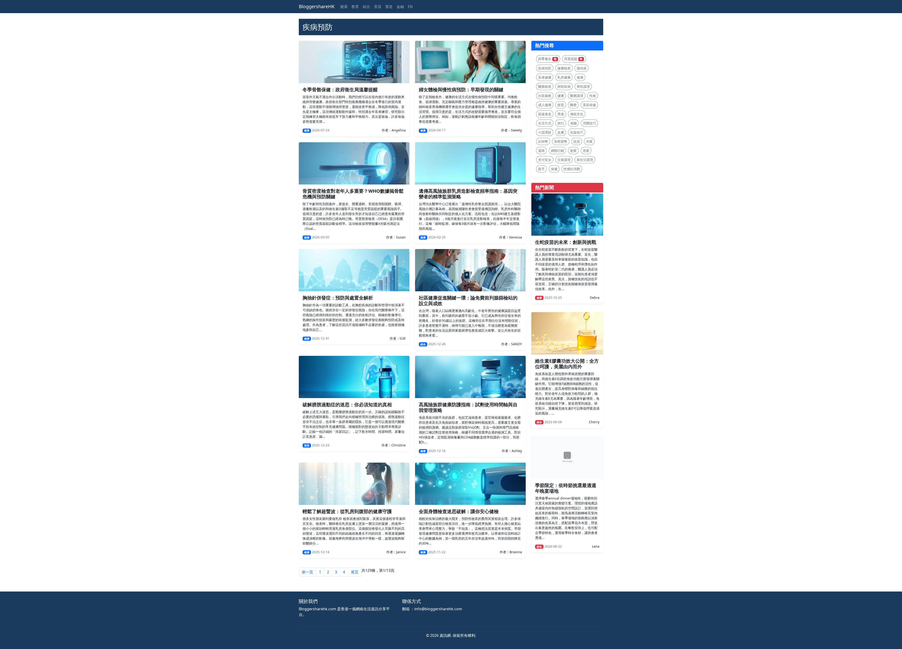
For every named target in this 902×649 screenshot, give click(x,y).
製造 (389, 6)
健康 (344, 6)
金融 (400, 6)
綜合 (366, 6)
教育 (355, 6)
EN (410, 6)
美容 (377, 6)
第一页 (307, 572)
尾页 (354, 572)
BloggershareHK (316, 6)
